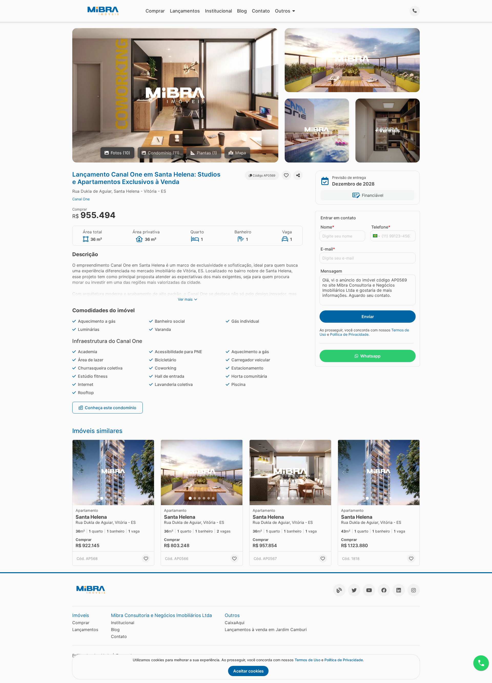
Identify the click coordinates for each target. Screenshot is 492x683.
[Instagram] (413, 590)
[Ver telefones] (414, 11)
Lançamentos (185, 11)
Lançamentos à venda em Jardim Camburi (266, 629)
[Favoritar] (286, 175)
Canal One (81, 199)
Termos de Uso (307, 660)
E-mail (328, 249)
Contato (261, 11)
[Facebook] (384, 590)
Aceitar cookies (248, 671)
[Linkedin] (399, 590)
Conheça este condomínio (110, 407)
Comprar (155, 11)
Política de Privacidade (349, 334)
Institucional (218, 11)
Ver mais (185, 299)
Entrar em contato (338, 217)
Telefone (380, 227)
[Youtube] (369, 590)
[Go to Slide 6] (125, 498)
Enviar (368, 316)
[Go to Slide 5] (120, 498)
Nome (327, 227)
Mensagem (331, 271)
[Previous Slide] (78, 472)
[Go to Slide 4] (115, 498)
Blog (242, 11)
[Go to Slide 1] (101, 498)
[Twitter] (354, 590)
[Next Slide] (148, 472)
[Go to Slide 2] (106, 498)
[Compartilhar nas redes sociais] (298, 175)
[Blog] (339, 590)
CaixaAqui (234, 622)
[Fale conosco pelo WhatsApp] (481, 663)
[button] (113, 472)
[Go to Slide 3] (111, 498)
